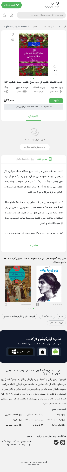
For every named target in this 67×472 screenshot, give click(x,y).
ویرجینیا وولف (39, 87)
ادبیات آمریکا (47, 316)
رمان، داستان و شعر (56, 87)
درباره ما (36, 425)
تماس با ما (57, 425)
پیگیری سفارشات (32, 420)
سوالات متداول (33, 414)
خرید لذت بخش (56, 322)
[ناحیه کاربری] (11, 15)
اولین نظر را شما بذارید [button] (34, 147)
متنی (61, 316)
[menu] (63, 5)
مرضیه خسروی (22, 87)
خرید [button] (56, 100)
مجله (59, 414)
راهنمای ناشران (12, 414)
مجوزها (15, 420)
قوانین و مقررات (54, 420)
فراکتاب (31, 462)
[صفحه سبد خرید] (4, 15)
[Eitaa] (62, 442)
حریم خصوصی (12, 425)
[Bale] (56, 442)
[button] (12, 34)
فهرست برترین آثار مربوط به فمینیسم (19, 316)
